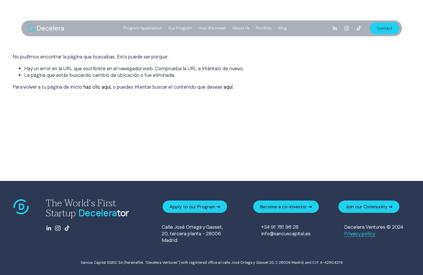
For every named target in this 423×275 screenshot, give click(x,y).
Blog (282, 28)
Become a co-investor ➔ (286, 207)
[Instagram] (347, 28)
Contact (384, 28)
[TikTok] (359, 28)
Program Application (142, 28)
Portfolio (264, 28)
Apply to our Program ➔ (194, 207)
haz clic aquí (96, 87)
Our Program (180, 28)
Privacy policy (359, 233)
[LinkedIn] (335, 28)
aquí (228, 87)
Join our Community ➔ (368, 207)
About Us (241, 28)
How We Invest (212, 28)
